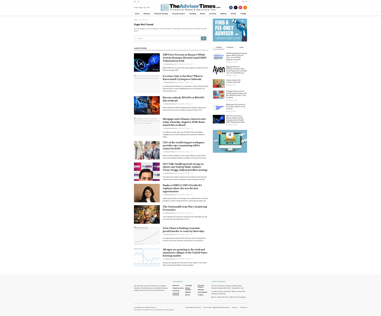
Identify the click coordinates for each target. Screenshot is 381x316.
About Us (235, 307)
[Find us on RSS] (245, 7)
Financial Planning (161, 14)
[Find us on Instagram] (240, 7)
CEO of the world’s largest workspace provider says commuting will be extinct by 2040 (183, 145)
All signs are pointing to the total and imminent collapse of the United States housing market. (185, 252)
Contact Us (243, 307)
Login (245, 1)
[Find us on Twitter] (236, 7)
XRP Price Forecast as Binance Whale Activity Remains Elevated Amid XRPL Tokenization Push (185, 57)
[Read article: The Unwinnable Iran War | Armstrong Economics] (147, 214)
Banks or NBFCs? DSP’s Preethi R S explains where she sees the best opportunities (182, 188)
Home (137, 14)
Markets (223, 14)
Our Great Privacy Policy (193, 307)
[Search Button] (138, 1)
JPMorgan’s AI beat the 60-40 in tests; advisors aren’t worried (236, 107)
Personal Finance (178, 14)
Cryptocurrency (178, 288)
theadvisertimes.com (171, 64)
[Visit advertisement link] (230, 30)
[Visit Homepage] (190, 7)
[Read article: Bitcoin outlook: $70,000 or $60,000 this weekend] (147, 105)
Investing (192, 14)
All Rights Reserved (150, 307)
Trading (243, 14)
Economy (212, 14)
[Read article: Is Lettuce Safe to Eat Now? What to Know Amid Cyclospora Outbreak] (147, 84)
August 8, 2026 (184, 64)
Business (147, 14)
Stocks (233, 14)
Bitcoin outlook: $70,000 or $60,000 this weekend (228, 297)
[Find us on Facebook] (231, 7)
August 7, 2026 (184, 234)
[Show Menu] (134, 1)
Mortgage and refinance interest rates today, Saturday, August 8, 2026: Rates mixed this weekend (184, 122)
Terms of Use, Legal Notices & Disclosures (216, 307)
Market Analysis (188, 288)
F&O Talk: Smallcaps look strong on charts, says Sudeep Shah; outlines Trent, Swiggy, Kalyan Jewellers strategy (185, 167)
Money (202, 14)
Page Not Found (143, 19)
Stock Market (202, 292)
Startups (201, 289)
